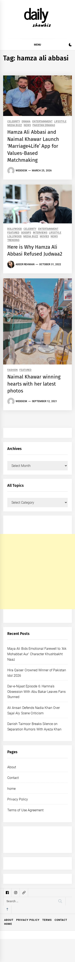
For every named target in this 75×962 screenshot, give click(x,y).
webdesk (21, 170)
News (27, 125)
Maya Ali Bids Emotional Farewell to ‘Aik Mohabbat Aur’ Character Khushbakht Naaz (36, 654)
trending (13, 240)
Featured (13, 232)
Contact (13, 778)
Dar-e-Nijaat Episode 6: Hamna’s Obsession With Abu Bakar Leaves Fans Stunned (36, 691)
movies (44, 236)
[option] (38, 948)
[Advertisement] (37, 571)
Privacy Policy (17, 799)
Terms (47, 920)
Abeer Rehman (25, 264)
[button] (70, 45)
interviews (40, 232)
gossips (26, 232)
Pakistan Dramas (43, 125)
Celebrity (13, 121)
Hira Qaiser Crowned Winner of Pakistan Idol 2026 (48, 948)
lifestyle (60, 121)
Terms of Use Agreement (25, 810)
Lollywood (14, 236)
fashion (12, 370)
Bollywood (14, 229)
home (11, 789)
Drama (26, 121)
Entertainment (42, 121)
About (11, 767)
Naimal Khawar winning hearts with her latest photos (33, 384)
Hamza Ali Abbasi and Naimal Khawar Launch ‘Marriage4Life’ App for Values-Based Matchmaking (33, 146)
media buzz (14, 125)
